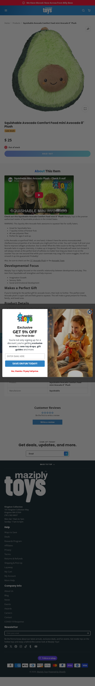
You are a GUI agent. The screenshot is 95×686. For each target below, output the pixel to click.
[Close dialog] (90, 312)
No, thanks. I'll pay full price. (24, 371)
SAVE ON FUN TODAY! (24, 363)
